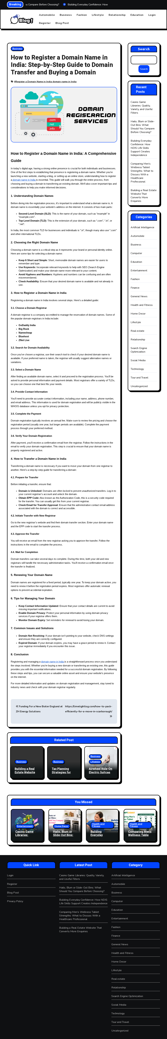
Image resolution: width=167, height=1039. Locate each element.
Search (144, 49)
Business (66, 15)
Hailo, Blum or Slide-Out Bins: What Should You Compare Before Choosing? (143, 127)
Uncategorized (139, 386)
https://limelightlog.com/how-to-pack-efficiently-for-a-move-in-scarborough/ (88, 709)
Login (152, 15)
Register (45, 23)
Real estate (137, 331)
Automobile (47, 15)
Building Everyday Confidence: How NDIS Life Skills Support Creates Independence (141, 148)
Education (137, 15)
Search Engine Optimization (139, 350)
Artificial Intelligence (142, 227)
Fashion (82, 15)
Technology (137, 369)
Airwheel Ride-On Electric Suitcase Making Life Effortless (100, 774)
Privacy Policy (15, 901)
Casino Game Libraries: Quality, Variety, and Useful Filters (141, 107)
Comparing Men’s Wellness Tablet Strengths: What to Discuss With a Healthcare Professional (142, 172)
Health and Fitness (142, 305)
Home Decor (138, 313)
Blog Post (62, 23)
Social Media (138, 360)
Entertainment (139, 270)
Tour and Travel (139, 377)
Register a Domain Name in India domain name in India (45, 81)
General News (139, 296)
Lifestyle (98, 15)
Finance (135, 288)
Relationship (117, 15)
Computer (136, 253)
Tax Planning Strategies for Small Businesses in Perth (64, 774)
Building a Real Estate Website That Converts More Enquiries (25, 774)
